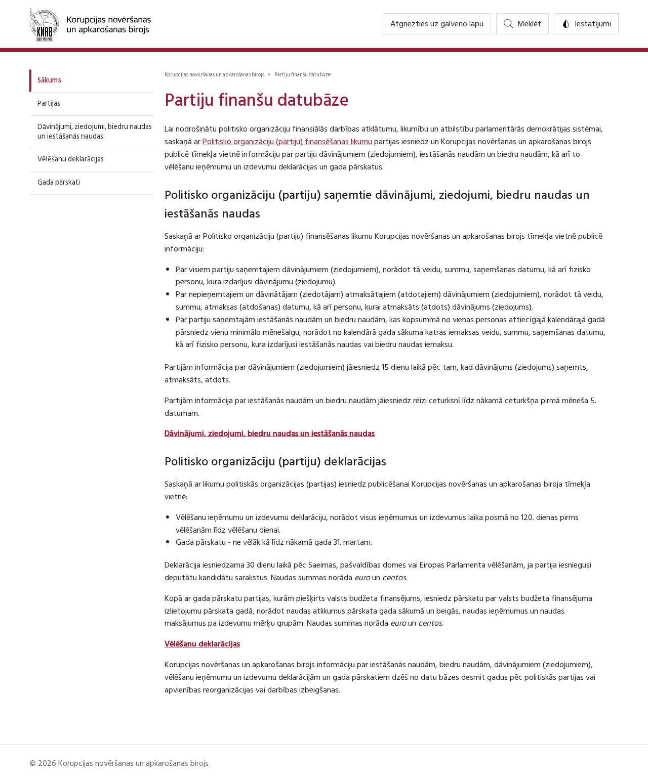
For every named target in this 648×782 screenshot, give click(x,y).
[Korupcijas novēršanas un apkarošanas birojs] (90, 23)
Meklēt (529, 23)
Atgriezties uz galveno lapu (436, 23)
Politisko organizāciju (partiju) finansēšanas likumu (287, 141)
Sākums (49, 80)
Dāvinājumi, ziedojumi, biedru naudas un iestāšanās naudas (94, 131)
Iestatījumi (593, 23)
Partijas (48, 103)
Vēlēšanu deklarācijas (70, 159)
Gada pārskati (58, 182)
